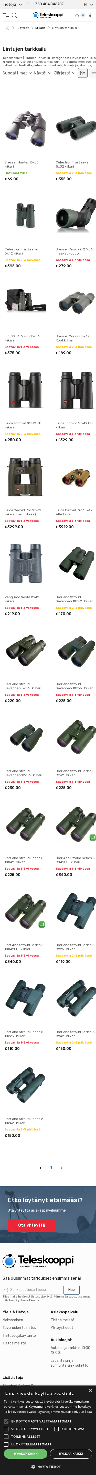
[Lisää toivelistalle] (38, 113)
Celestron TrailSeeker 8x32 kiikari (73, 164)
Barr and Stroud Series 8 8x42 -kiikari (75, 1034)
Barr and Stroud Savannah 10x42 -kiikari (74, 599)
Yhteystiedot (62, 1328)
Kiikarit (40, 28)
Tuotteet (22, 28)
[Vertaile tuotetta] (38, 129)
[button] (48, 1466)
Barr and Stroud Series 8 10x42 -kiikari (24, 1121)
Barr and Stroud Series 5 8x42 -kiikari (75, 773)
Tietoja (9, 4)
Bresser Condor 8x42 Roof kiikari (73, 338)
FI (85, 4)
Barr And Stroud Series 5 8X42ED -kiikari (75, 860)
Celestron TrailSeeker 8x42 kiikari (22, 251)
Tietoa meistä (14, 1343)
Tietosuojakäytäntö (19, 1335)
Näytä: (40, 73)
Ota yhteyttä (31, 1225)
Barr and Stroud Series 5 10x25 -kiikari (24, 1034)
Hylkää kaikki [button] (71, 1454)
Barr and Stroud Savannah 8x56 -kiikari (23, 686)
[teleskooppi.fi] (48, 1261)
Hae (71, 1290)
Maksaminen (13, 1320)
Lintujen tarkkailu (64, 28)
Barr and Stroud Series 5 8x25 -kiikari (75, 947)
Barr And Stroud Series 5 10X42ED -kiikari (24, 947)
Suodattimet (15, 73)
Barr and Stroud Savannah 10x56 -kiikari (74, 686)
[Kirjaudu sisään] (90, 15)
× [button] (90, 1391)
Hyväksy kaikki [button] (26, 1454)
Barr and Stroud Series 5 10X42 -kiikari (24, 860)
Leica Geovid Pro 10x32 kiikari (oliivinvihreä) (23, 512)
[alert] (48, 1430)
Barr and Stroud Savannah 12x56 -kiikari (23, 773)
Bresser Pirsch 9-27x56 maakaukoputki (74, 251)
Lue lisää (85, 1411)
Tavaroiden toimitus (19, 1328)
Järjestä (62, 73)
